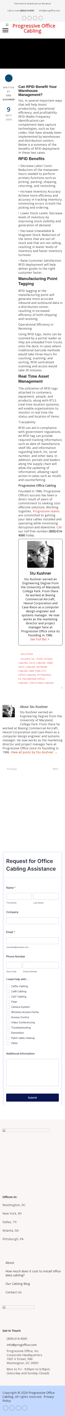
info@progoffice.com (49, 10)
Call (59, 527)
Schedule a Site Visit (32, 824)
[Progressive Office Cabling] (32, 30)
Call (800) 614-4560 (33, 796)
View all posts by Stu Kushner (34, 752)
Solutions (27, 654)
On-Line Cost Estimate (32, 838)
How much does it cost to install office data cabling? (33, 1273)
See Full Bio (38, 639)
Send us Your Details (32, 810)
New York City (37, 671)
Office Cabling (27, 675)
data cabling (37, 663)
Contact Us (14, 1292)
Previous (12, 768)
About (10, 1263)
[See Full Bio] (49, 639)
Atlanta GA (27, 659)
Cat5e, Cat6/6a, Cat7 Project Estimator (32, 1155)
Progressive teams (46, 511)
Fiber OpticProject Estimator (32, 1170)
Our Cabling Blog (18, 1284)
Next (55, 768)
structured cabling (41, 683)
